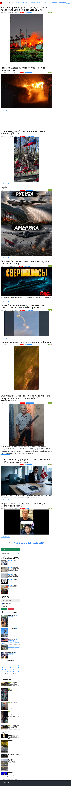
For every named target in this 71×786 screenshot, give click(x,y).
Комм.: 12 (22, 190)
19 (7, 671)
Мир (13, 2)
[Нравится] (48, 12)
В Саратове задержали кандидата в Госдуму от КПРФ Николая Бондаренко (13, 569)
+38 (50, 266)
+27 (50, 190)
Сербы (4, 187)
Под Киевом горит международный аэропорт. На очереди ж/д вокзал (10, 641)
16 (18, 669)
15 (15, 669)
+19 (50, 12)
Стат (4, 779)
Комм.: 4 (22, 12)
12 (7, 669)
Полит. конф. (10, 779)
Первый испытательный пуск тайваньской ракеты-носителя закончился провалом (22, 306)
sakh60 (11, 266)
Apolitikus (12, 12)
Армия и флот (27, 266)
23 (18, 671)
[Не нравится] (51, 12)
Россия (18, 2)
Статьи (44, 2)
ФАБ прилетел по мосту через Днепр (13, 630)
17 (2, 671)
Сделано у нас (25, 3)
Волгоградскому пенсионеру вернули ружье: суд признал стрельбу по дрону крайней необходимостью (13, 705)
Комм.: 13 (22, 508)
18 (5, 671)
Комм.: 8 (22, 344)
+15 (50, 344)
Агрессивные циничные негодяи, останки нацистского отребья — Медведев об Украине (9, 774)
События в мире (28, 12)
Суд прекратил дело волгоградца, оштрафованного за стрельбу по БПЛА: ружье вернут (10, 684)
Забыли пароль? (62, 2)
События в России (29, 136)
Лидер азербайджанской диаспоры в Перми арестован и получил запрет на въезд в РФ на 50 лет (13, 714)
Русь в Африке (16, 754)
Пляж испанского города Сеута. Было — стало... (13, 647)
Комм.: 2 (22, 72)
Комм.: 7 (21, 266)
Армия (33, 2)
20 (10, 671)
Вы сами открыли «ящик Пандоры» (13, 653)
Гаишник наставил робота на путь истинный (13, 742)
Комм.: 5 (22, 464)
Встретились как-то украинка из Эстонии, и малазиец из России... (13, 737)
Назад (41, 543)
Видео (38, 2)
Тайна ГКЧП (15, 579)
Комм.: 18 (22, 403)
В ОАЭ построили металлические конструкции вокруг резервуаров (12, 761)
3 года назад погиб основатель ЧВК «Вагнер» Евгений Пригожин (24, 132)
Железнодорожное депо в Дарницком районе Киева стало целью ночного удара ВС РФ (24, 8)
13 (10, 669)
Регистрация (54, 2)
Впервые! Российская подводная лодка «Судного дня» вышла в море (25, 262)
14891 (35, 543)
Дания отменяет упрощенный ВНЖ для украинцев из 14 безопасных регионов (26, 460)
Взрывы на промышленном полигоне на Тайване (26, 342)
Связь (16, 779)
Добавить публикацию (10, 549)
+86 (50, 402)
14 (13, 669)
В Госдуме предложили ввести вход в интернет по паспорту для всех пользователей (13, 562)
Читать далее (5, 64)
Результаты (10, 609)
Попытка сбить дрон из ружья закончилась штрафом (13, 575)
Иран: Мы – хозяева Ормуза (13, 690)
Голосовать (4, 609)
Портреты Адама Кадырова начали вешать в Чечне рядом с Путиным (13, 587)
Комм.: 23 (22, 136)
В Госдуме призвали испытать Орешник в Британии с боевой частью (13, 727)
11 (5, 669)
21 (13, 671)
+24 (50, 508)
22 (15, 671)
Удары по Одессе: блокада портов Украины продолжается (23, 68)
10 (2, 669)
